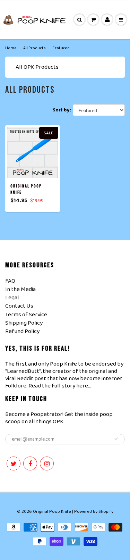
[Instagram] (47, 463)
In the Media (20, 289)
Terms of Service (26, 314)
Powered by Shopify (93, 511)
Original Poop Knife (52, 511)
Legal (12, 297)
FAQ (10, 281)
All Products (34, 48)
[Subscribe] (116, 438)
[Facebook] (30, 463)
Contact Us (19, 306)
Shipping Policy (24, 323)
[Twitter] (13, 463)
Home (11, 48)
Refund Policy (22, 331)
